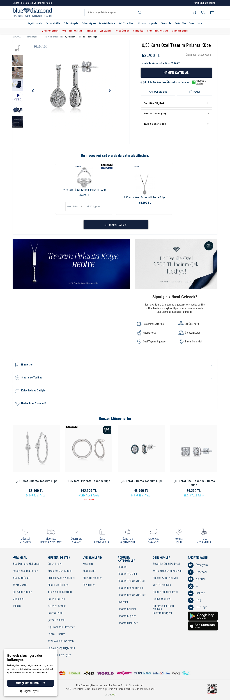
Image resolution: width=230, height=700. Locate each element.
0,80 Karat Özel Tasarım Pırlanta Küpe (194, 483)
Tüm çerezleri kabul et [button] (30, 683)
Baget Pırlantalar (35, 23)
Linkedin (200, 593)
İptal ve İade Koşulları (60, 592)
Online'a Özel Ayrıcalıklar (61, 577)
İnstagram (201, 565)
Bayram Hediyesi (162, 613)
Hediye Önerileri (122, 30)
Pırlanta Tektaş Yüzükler (132, 581)
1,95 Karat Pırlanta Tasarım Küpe (88, 481)
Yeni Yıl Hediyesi (162, 585)
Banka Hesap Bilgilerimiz (61, 648)
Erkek (191, 23)
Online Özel (138, 30)
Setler (199, 23)
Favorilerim (89, 585)
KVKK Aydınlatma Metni (61, 641)
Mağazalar (18, 599)
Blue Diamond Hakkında (26, 563)
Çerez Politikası (56, 620)
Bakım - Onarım (56, 634)
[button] (176, 103)
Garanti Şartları (56, 599)
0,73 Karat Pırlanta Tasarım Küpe (36, 481)
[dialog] (31, 672)
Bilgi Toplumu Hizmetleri (61, 627)
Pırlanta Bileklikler (107, 23)
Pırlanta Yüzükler (53, 23)
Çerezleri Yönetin (22, 592)
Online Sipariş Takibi (204, 2)
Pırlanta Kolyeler (71, 23)
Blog (198, 600)
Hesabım (88, 563)
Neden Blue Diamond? (25, 570)
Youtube (200, 579)
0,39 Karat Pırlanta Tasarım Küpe (141, 481)
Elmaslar (142, 23)
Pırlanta (122, 567)
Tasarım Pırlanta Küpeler (53, 37)
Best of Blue (180, 23)
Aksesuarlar (166, 23)
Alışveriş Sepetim (92, 577)
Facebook (201, 572)
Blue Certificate (21, 577)
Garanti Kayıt (55, 563)
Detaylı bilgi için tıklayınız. (20, 676)
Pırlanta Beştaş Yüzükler (132, 595)
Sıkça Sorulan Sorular (60, 570)
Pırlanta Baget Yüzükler (131, 588)
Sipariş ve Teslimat (58, 585)
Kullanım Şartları (57, 606)
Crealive (110, 694)
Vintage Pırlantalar (180, 30)
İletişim (17, 606)
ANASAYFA (16, 37)
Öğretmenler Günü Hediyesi (163, 607)
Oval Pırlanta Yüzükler (72, 30)
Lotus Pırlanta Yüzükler (157, 30)
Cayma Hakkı (55, 613)
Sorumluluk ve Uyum (59, 655)
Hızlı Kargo (91, 30)
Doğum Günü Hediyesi (165, 592)
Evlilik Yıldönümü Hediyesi (167, 570)
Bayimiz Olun (20, 585)
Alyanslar (153, 23)
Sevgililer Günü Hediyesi (166, 563)
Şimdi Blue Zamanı (50, 30)
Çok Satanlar (105, 30)
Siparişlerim (89, 570)
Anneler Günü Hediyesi (165, 577)
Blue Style (201, 607)
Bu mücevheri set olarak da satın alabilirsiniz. (115, 155)
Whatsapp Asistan (201, 82)
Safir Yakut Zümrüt (127, 23)
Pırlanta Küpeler (89, 23)
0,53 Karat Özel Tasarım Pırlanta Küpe (81, 37)
